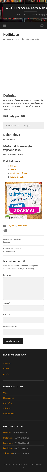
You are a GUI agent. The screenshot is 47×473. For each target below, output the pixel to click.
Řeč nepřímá (8, 398)
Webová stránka (10, 326)
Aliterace (7, 363)
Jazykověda (12, 226)
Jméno (6, 303)
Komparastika (12, 250)
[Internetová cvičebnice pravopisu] (23, 218)
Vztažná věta (9, 413)
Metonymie (8, 438)
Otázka (13, 169)
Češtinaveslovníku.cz (22, 465)
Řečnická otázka (17, 177)
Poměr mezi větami (18, 173)
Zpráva (6, 374)
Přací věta (7, 403)
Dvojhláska (8, 448)
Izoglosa (12, 240)
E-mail (6, 315)
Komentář (8, 275)
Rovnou (6, 368)
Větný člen (8, 453)
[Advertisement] (23, 66)
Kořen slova (8, 443)
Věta (5, 393)
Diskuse (13, 166)
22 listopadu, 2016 (11, 39)
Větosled (7, 408)
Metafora (7, 432)
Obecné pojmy (22, 226)
